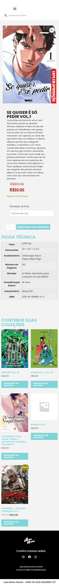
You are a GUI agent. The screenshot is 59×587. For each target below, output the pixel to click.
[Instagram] (23, 557)
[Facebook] (29, 557)
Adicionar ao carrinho (33, 227)
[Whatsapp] (35, 557)
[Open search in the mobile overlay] (17, 15)
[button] (14, 8)
